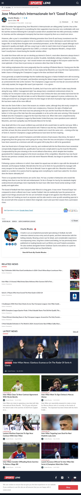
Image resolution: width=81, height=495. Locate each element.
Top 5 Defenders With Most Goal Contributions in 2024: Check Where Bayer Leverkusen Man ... (32, 270)
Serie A (14, 221)
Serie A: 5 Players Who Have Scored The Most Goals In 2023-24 (22, 293)
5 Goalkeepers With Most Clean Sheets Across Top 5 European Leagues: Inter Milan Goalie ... (31, 304)
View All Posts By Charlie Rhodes (34, 252)
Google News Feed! (26, 210)
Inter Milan (8, 7)
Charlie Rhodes (11, 371)
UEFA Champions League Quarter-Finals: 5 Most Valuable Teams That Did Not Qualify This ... (31, 310)
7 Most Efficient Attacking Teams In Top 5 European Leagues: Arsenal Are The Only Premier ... (31, 317)
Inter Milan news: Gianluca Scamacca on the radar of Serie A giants (38, 364)
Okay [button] (68, 487)
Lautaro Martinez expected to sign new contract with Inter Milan (18, 435)
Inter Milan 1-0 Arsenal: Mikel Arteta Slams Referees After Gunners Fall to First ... (27, 281)
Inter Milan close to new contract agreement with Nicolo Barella (20, 396)
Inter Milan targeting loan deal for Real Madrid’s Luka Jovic (56, 435)
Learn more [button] (7, 490)
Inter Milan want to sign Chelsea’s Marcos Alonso (57, 396)
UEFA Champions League (27, 221)
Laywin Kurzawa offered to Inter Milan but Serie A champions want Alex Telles (57, 463)
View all (75, 332)
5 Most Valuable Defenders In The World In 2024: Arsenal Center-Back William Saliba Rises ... (31, 324)
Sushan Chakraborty (7, 273)
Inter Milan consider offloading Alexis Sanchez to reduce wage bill (20, 463)
